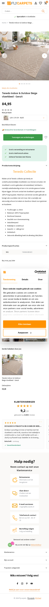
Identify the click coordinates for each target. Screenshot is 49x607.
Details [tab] (25, 279)
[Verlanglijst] (40, 3)
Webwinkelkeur (36, 545)
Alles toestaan (24, 324)
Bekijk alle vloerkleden (9, 88)
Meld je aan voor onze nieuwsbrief (24, 589)
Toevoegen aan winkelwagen (23, 137)
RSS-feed (38, 598)
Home (4, 23)
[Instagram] (22, 584)
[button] (19, 83)
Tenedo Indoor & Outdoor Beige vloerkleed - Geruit (11, 379)
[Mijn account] (35, 3)
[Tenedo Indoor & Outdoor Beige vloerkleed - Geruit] (12, 365)
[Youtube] (32, 584)
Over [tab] (40, 279)
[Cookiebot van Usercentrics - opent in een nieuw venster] (35, 272)
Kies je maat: (7, 113)
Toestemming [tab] (9, 279)
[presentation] (4, 55)
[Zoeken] (43, 11)
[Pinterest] (27, 584)
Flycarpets (30, 598)
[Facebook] (17, 584)
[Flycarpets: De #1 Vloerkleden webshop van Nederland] (19, 3)
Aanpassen (23, 333)
